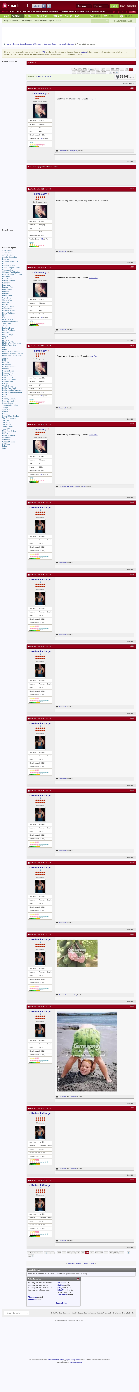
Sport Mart (6, 410)
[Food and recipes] (122, 11)
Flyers (45, 11)
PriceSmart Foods (9, 379)
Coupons (37, 11)
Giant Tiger (6, 298)
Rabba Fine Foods (9, 388)
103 (103, 69)
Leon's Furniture (8, 330)
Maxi (4, 347)
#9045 (132, 1180)
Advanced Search (125, 21)
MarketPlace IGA (9, 345)
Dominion (6, 276)
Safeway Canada (8, 399)
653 (88, 72)
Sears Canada (7, 403)
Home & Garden (98, 11)
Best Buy (6, 259)
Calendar (14, 21)
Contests (64, 11)
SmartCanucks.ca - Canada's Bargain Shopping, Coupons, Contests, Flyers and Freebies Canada (90, 1313)
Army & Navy (7, 255)
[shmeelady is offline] (40, 110)
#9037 (132, 574)
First (92, 69)
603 (131, 69)
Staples (5, 412)
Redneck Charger (73, 486)
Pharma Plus (7, 375)
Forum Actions (40, 21)
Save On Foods (8, 401)
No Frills (5, 362)
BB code (61, 1283)
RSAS (84, 486)
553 (112, 69)
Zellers (5, 448)
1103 (98, 72)
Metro (4, 349)
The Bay (5, 420)
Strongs (5, 414)
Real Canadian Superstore (12, 390)
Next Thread (89, 1263)
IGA (3, 317)
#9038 (132, 646)
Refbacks (32, 1300)
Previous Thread (75, 1263)
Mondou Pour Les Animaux (12, 354)
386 (42, 138)
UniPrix (5, 433)
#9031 (132, 88)
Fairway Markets (8, 281)
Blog (6, 16)
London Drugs (7, 334)
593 (117, 69)
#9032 (132, 189)
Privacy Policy (126, 1313)
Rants (88, 11)
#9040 (132, 790)
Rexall (4, 395)
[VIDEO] (61, 1290)
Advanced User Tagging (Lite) (55, 1359)
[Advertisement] (13, 104)
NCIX (4, 360)
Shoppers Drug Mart (10, 405)
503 (108, 69)
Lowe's (5, 339)
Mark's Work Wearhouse (11, 343)
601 (122, 69)
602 (126, 69)
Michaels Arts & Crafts (11, 352)
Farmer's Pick (7, 287)
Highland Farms (8, 306)
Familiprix (6, 283)
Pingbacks (32, 1297)
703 (93, 72)
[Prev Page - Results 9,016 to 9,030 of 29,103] (97, 69)
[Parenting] (126, 11)
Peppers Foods (8, 371)
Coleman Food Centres (11, 272)
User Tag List (32, 63)
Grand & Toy (7, 300)
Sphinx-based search (76, 1363)
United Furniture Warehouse (8, 436)
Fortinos (5, 294)
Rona (4, 397)
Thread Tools (127, 83)
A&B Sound (6, 251)
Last (114, 72)
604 (74, 72)
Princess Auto (7, 382)
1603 (104, 72)
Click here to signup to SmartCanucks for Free (43, 167)
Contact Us (54, 1313)
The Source (6, 425)
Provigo (5, 384)
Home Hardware (8, 311)
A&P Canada (7, 253)
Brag (97, 16)
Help (122, 6)
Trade (129, 16)
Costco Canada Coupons (12, 274)
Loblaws (5, 332)
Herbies (5, 304)
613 (83, 72)
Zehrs (4, 446)
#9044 (132, 1108)
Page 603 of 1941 (80, 69)
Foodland (5, 291)
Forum (17, 16)
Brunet (4, 263)
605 (78, 72)
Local (112, 16)
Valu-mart (6, 440)
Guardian (5, 302)
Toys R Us (6, 429)
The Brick (6, 422)
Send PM (130, 162)
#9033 (132, 267)
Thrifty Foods (7, 427)
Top (77, 16)
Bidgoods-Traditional (10, 261)
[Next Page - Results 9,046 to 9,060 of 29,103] (110, 72)
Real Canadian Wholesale (12, 392)
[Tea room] (114, 11)
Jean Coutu (6, 324)
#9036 (132, 502)
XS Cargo (6, 444)
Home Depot (7, 309)
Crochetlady (63, 150)
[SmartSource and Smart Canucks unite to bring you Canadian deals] (13, 236)
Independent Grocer (10, 322)
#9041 (132, 862)
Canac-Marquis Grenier (11, 268)
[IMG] (60, 1287)
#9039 (132, 718)
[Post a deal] (132, 11)
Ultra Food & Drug (9, 431)
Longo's (5, 337)
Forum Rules (61, 1303)
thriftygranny (74, 150)
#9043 (132, 1006)
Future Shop (7, 296)
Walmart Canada (8, 442)
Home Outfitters (8, 313)
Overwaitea (6, 364)
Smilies (61, 1285)
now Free (93, 99)
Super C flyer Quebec (10, 416)
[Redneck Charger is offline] (40, 526)
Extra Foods (7, 279)
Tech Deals (27, 11)
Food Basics (7, 289)
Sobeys (5, 407)
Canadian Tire (7, 270)
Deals (18, 11)
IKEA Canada (7, 319)
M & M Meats (7, 341)
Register (131, 6)
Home (12, 11)
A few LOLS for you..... (46, 76)
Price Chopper (7, 377)
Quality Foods (7, 386)
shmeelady (40, 93)
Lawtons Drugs (8, 328)
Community (25, 21)
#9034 (132, 345)
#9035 (132, 424)
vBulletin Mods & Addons (72, 1359)
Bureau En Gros (8, 266)
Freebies (53, 11)
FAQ (6, 21)
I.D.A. (4, 315)
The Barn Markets (9, 418)
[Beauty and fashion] (118, 11)
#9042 (132, 934)
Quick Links (54, 21)
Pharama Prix (7, 373)
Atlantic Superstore (9, 257)
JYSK (4, 326)
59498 (126, 77)
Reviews (80, 11)
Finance (72, 11)
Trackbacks (62, 1295)
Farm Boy (6, 285)
